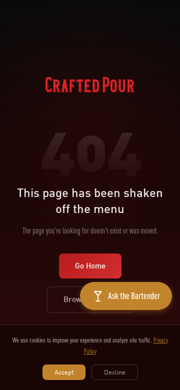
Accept (64, 372)
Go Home (90, 265)
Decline (115, 372)
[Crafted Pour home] (90, 96)
